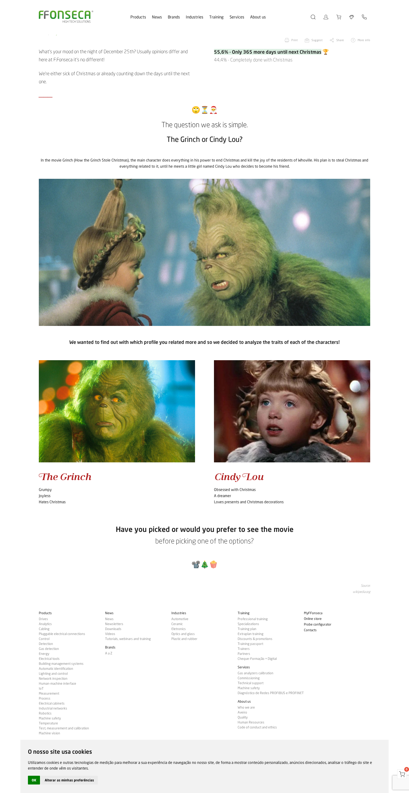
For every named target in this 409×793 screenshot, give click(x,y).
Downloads (113, 629)
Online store (313, 619)
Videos (110, 634)
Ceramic (177, 624)
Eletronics (178, 629)
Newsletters (114, 624)
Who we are (246, 707)
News (157, 16)
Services (237, 16)
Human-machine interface (57, 683)
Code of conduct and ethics (257, 727)
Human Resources (251, 722)
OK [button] (34, 780)
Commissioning (249, 678)
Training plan (247, 629)
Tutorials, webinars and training (128, 639)
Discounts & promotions (255, 639)
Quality (243, 717)
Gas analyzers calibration (255, 673)
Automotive (179, 619)
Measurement (49, 693)
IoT (41, 688)
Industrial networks (53, 708)
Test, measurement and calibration (64, 728)
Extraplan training (250, 634)
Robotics (45, 713)
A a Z (108, 653)
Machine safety (50, 718)
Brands (174, 16)
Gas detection (49, 649)
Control (44, 639)
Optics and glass (183, 634)
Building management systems (61, 664)
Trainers (244, 649)
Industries (194, 16)
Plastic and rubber (184, 639)
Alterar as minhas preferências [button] (69, 780)
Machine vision (49, 733)
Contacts (310, 630)
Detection (46, 644)
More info (364, 40)
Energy (44, 654)
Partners (244, 654)
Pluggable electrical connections (62, 634)
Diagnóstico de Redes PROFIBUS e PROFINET (271, 693)
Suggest (317, 40)
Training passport (250, 644)
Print (294, 40)
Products (138, 16)
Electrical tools (49, 659)
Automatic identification (56, 668)
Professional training (253, 619)
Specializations (248, 624)
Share (340, 40)
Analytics (45, 624)
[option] (204, 252)
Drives (43, 619)
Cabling (44, 629)
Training (216, 16)
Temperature (48, 723)
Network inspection (53, 678)
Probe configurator (317, 624)
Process (44, 698)
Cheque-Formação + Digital (257, 659)
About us (258, 16)
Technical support (250, 683)
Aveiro (242, 712)
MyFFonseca (313, 613)
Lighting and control (53, 673)
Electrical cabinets (52, 703)
